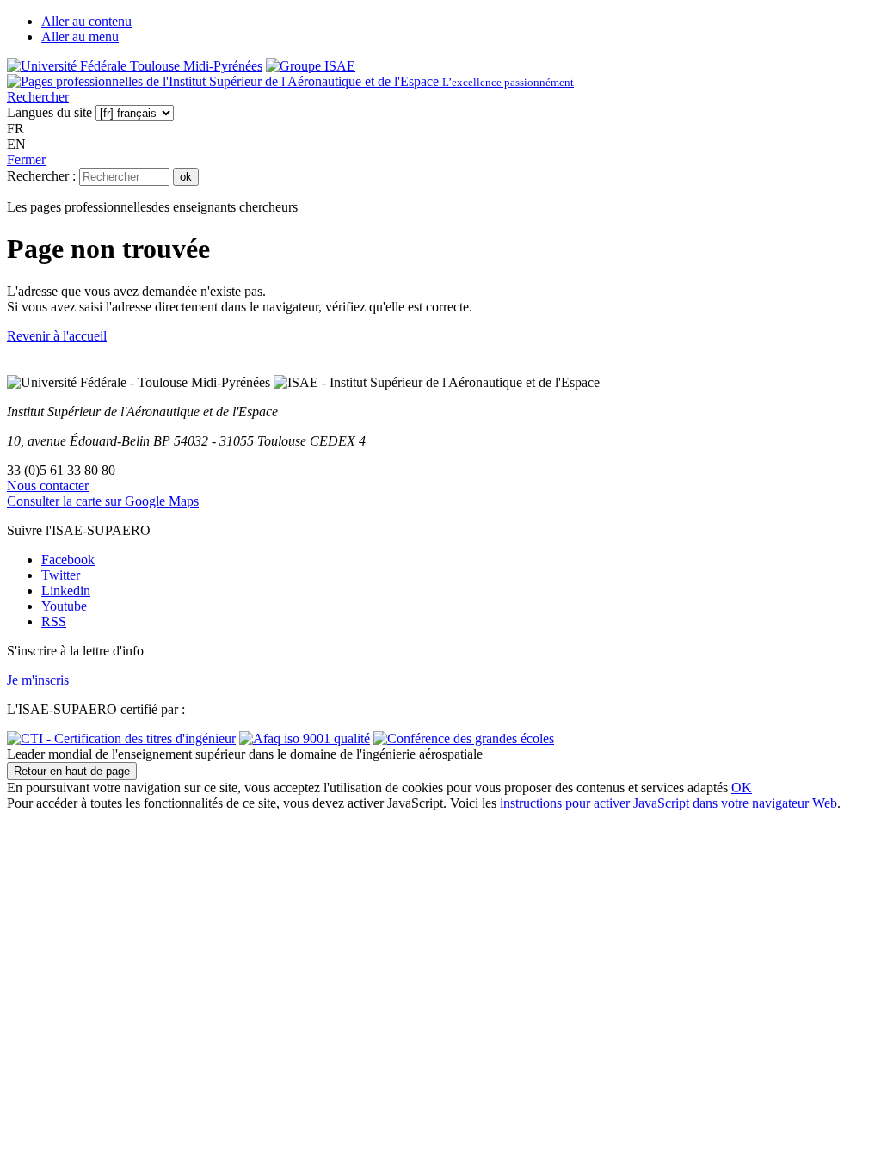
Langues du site (49, 112)
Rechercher (38, 96)
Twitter (60, 575)
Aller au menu (80, 36)
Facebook (68, 559)
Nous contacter (48, 485)
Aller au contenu (86, 21)
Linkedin (65, 590)
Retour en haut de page (72, 771)
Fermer (26, 159)
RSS (53, 621)
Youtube (64, 606)
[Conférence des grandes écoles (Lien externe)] (463, 738)
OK (741, 787)
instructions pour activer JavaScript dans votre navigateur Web (668, 803)
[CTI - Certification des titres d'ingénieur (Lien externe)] (121, 738)
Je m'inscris (38, 680)
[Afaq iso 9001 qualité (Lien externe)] (304, 738)
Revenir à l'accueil (57, 336)
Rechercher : (41, 176)
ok (186, 176)
